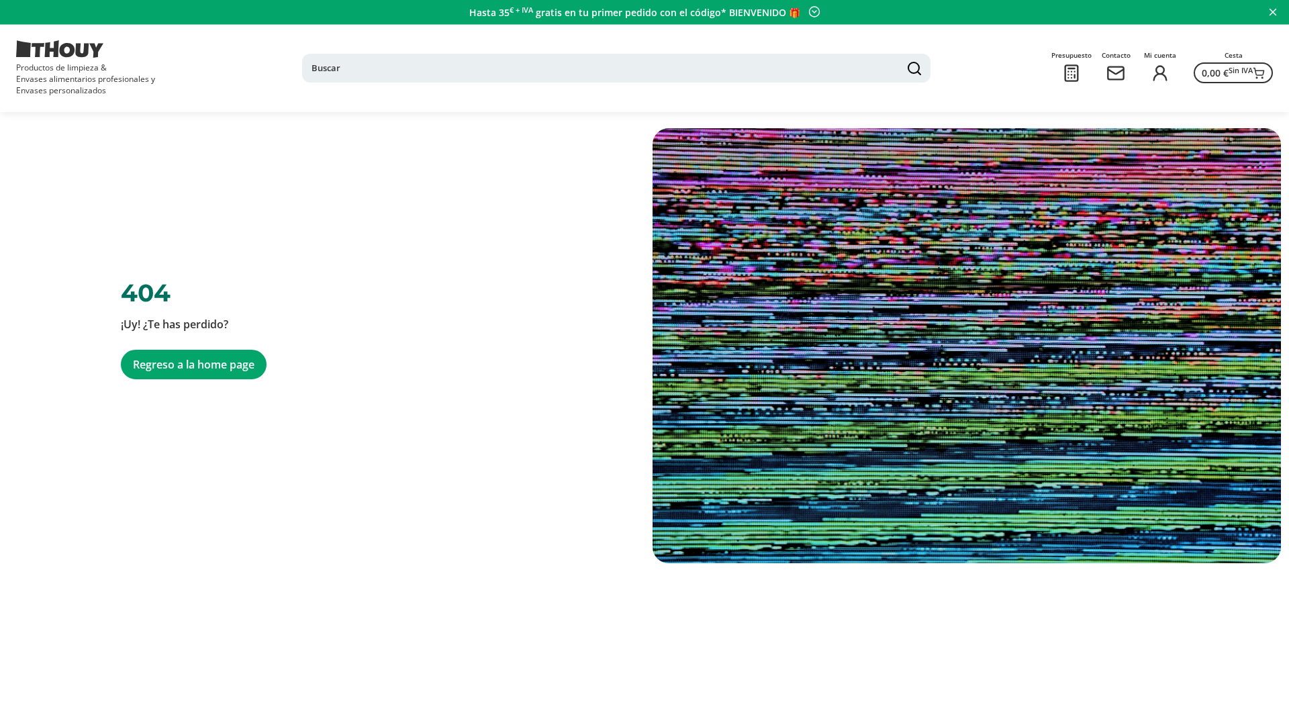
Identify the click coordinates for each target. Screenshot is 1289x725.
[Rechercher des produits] (914, 68)
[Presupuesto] (1071, 73)
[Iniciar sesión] (1160, 73)
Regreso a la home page (193, 364)
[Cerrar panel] (1273, 12)
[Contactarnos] (1116, 73)
